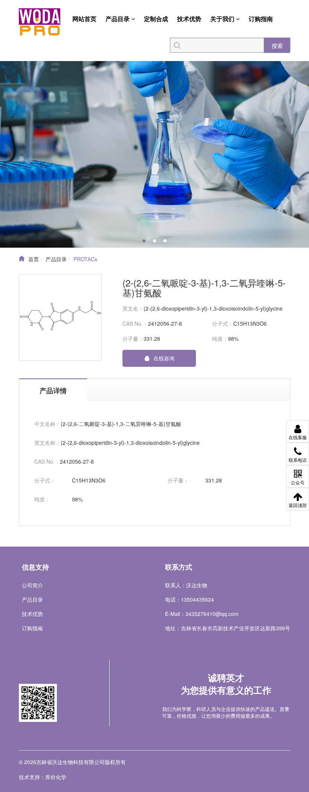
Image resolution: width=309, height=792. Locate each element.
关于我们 (223, 18)
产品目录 (118, 18)
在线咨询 (163, 358)
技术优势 (189, 18)
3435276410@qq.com (212, 613)
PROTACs (85, 259)
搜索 (277, 45)
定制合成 (156, 18)
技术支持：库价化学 (42, 777)
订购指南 (261, 18)
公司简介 (32, 585)
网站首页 (84, 18)
